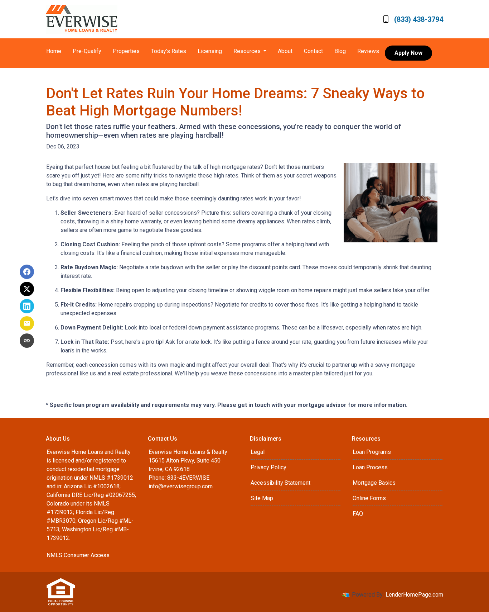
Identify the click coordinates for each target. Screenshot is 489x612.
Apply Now (408, 52)
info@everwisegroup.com (181, 486)
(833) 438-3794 (418, 19)
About (285, 51)
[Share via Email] (27, 323)
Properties (126, 51)
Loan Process (370, 467)
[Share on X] (27, 289)
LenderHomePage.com (414, 594)
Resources (247, 51)
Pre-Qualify (87, 51)
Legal (258, 452)
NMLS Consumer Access (78, 555)
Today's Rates (168, 51)
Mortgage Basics (374, 482)
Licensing (210, 51)
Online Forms (369, 498)
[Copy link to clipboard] (27, 340)
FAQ (358, 513)
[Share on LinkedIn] (27, 306)
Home (53, 51)
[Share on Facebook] (27, 272)
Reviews (368, 51)
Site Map (262, 498)
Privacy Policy (268, 467)
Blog (340, 51)
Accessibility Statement (280, 482)
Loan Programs (372, 452)
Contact (313, 51)
